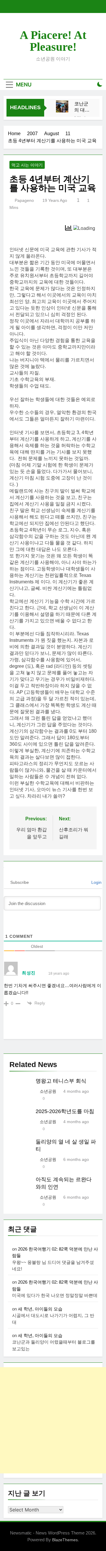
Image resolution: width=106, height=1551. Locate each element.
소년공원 (48, 1091)
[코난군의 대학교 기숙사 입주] (62, 106)
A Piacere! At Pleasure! (53, 40)
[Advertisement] (53, 1420)
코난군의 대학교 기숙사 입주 (82, 107)
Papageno (24, 200)
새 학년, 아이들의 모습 (40, 1308)
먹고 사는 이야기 (27, 165)
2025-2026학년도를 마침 (65, 1111)
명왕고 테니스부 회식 (61, 1081)
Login (96, 882)
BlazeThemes (65, 1539)
